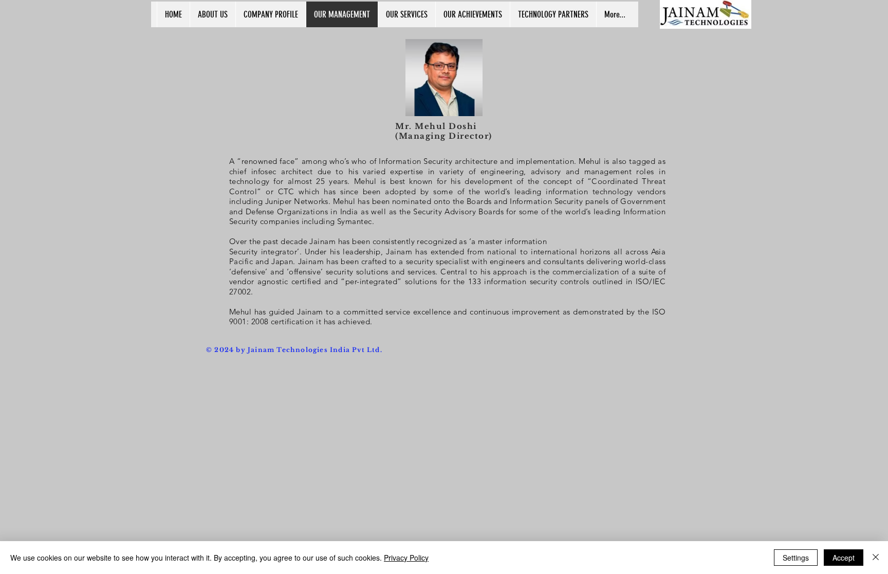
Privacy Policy (406, 557)
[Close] (875, 557)
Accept (843, 557)
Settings (796, 557)
